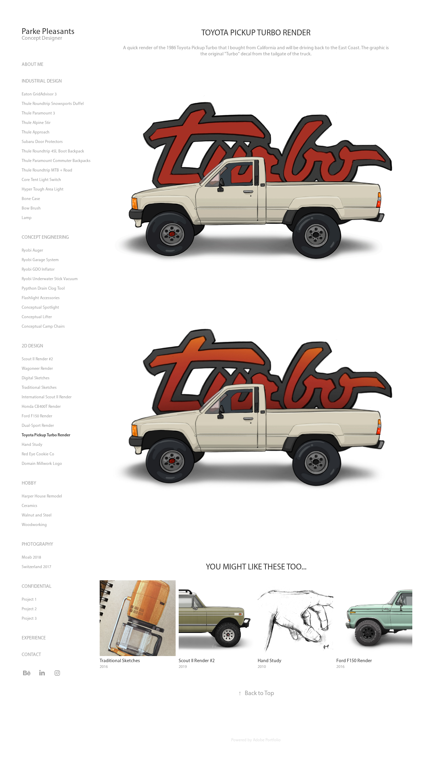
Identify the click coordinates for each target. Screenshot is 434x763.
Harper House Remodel (42, 496)
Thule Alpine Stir (36, 122)
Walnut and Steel (37, 515)
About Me (32, 64)
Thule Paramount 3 (38, 113)
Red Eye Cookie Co (38, 454)
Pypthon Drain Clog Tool (43, 288)
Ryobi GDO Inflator (38, 269)
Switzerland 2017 (36, 566)
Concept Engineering (45, 237)
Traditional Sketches (39, 387)
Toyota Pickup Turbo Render (46, 434)
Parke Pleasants (48, 31)
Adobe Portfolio (267, 740)
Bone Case (31, 198)
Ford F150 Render (37, 416)
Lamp (27, 217)
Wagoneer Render (37, 368)
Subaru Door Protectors (42, 141)
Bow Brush (31, 208)
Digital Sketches (36, 378)
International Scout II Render (47, 397)
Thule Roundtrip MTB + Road (47, 170)
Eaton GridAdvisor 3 (39, 94)
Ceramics (29, 505)
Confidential (37, 586)
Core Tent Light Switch (41, 179)
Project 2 (29, 608)
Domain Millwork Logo (42, 463)
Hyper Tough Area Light (42, 189)
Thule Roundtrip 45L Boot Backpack (53, 151)
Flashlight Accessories (41, 297)
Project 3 (29, 618)
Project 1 (29, 599)
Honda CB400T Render (41, 406)
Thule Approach (36, 132)
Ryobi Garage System (40, 259)
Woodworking (34, 524)
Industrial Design (42, 81)
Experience (34, 638)
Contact (31, 654)
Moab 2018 (31, 557)
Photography (37, 544)
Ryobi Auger (32, 250)
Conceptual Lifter (37, 316)
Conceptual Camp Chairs (43, 326)
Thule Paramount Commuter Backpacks (56, 160)
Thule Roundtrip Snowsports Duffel (53, 103)
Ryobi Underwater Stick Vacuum (50, 278)
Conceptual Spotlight (40, 307)
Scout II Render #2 (37, 359)
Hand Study (32, 444)
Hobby (29, 483)
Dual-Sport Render (38, 425)
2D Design (32, 346)
